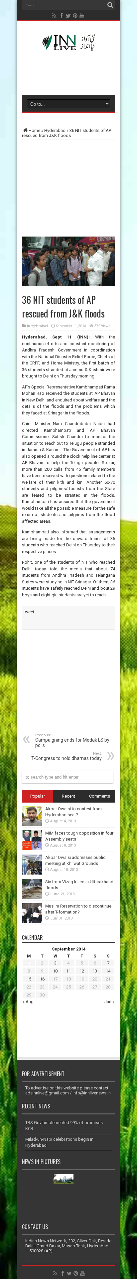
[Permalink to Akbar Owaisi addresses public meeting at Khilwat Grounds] (32, 873)
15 (29, 978)
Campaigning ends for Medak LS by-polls (73, 740)
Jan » (109, 1001)
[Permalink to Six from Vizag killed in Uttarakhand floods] (32, 897)
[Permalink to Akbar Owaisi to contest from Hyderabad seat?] (32, 824)
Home (34, 130)
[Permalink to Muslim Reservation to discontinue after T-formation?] (32, 921)
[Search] (110, 5)
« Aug (28, 1001)
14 (108, 970)
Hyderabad (55, 130)
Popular (37, 796)
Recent (68, 796)
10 (55, 970)
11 (68, 970)
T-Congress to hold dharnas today (66, 756)
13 (94, 970)
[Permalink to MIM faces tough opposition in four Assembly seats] (32, 848)
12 (81, 970)
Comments (99, 796)
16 (42, 978)
